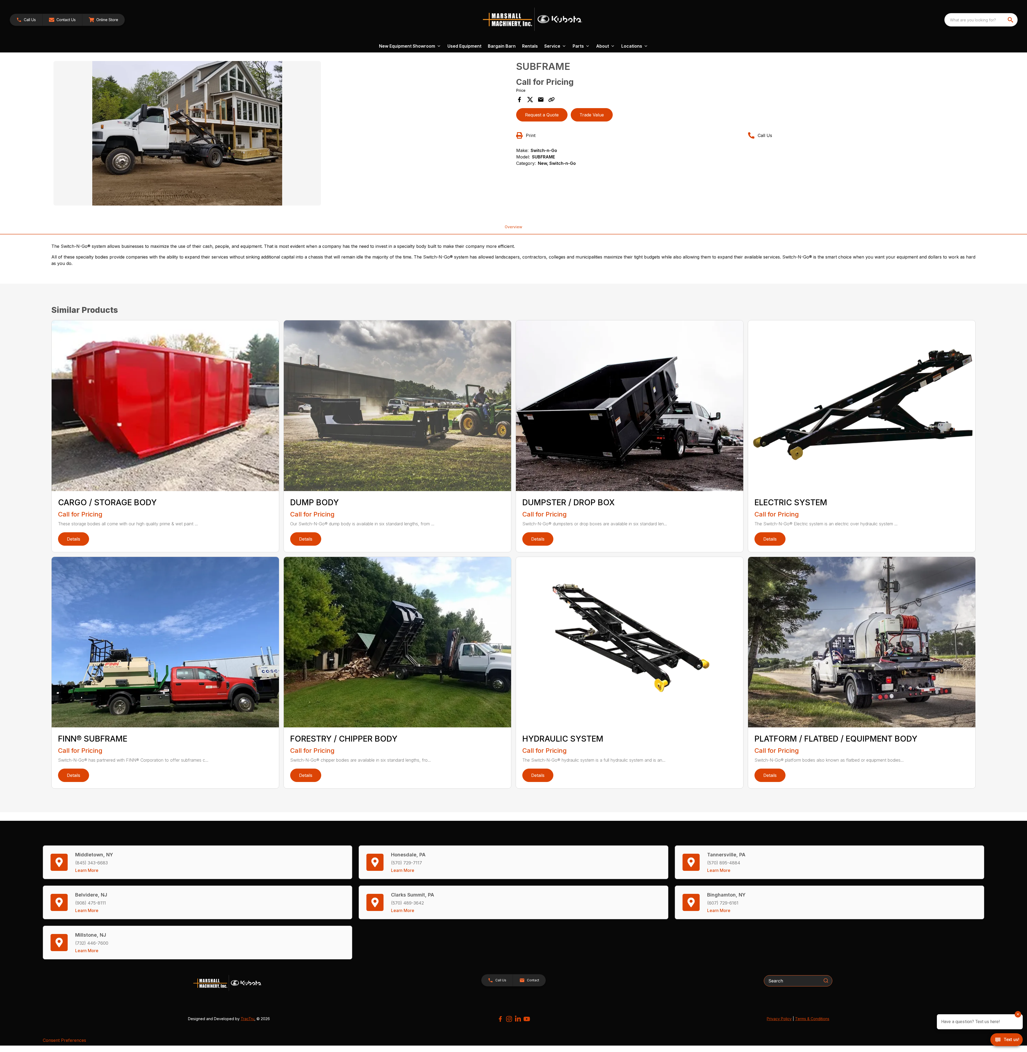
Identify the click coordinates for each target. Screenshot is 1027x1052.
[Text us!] (1006, 1040)
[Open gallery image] (187, 133)
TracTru (247, 1018)
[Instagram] (509, 1019)
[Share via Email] (541, 99)
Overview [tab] (513, 227)
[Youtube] (526, 1019)
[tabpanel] (282, 134)
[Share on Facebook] (519, 99)
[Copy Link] (551, 99)
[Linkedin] (518, 1019)
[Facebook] (500, 1019)
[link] (103, 20)
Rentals (530, 46)
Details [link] (73, 539)
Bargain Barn (502, 46)
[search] (1011, 20)
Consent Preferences (64, 1040)
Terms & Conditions (812, 1018)
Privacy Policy (779, 1018)
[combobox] (981, 19)
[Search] (826, 980)
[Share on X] (530, 99)
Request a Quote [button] (542, 114)
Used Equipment (464, 46)
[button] (26, 20)
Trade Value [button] (592, 114)
